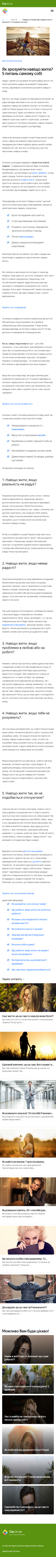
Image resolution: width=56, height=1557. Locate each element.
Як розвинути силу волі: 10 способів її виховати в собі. (27, 1113)
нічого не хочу (15, 61)
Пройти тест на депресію (14, 307)
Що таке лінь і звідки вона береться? (31, 969)
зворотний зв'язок (11, 1551)
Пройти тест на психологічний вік (18, 893)
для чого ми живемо (33, 851)
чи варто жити (27, 180)
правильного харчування (14, 625)
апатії (35, 173)
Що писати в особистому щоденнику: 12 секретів (23, 1258)
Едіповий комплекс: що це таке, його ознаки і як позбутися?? (27, 1064)
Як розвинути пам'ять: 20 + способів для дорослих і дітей (23, 1210)
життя (5, 61)
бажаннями (18, 429)
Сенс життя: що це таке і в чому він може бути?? (28, 1016)
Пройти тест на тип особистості (17, 404)
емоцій (41, 435)
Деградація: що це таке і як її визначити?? (24, 1307)
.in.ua (7, 3)
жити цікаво (26, 236)
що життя (37, 861)
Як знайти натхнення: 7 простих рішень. (23, 1161)
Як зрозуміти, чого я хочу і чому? (29, 904)
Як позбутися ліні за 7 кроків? (27, 929)
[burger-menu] (52, 10)
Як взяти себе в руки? (23, 944)
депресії (43, 173)
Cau (5, 11)
